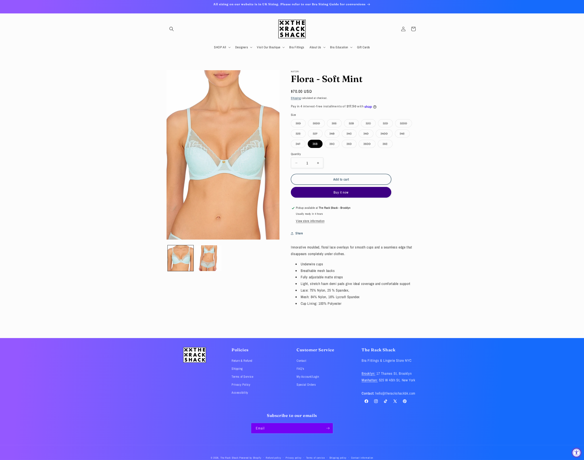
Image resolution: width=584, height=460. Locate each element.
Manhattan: (370, 379)
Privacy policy (294, 457)
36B (315, 144)
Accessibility (240, 392)
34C (352, 134)
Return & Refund (242, 360)
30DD (319, 124)
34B (334, 134)
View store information (310, 221)
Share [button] (299, 233)
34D (368, 134)
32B (354, 124)
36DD (369, 145)
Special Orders (306, 384)
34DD (387, 134)
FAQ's (300, 369)
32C (371, 124)
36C (334, 145)
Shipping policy (338, 457)
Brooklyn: (368, 373)
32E (301, 134)
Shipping (296, 98)
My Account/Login (308, 377)
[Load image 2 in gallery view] (209, 258)
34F (300, 145)
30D (301, 124)
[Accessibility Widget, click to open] (576, 452)
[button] (172, 29)
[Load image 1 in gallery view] (180, 258)
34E (405, 134)
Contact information (362, 457)
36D (352, 145)
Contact (301, 360)
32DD (406, 124)
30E (337, 124)
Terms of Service (242, 377)
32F (318, 134)
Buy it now (341, 192)
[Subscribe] (328, 428)
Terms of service (315, 457)
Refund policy (273, 457)
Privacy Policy (241, 384)
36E (388, 145)
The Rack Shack (229, 457)
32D (388, 124)
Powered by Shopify (250, 457)
